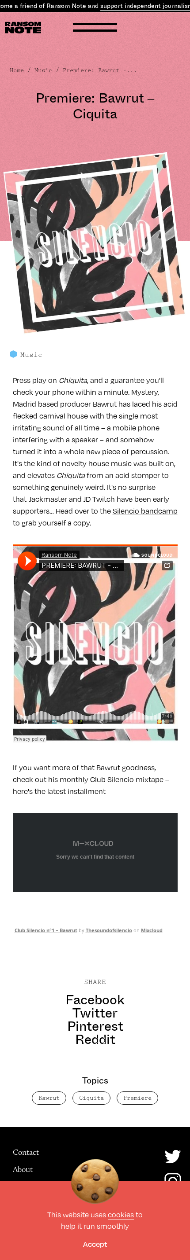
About (23, 1169)
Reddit (95, 1039)
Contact (26, 1152)
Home (17, 70)
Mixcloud (152, 930)
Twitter (95, 1013)
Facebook (95, 1000)
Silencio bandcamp (145, 511)
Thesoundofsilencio (109, 930)
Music (43, 70)
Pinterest (95, 1026)
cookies (121, 1214)
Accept (95, 1244)
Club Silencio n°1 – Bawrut (46, 930)
